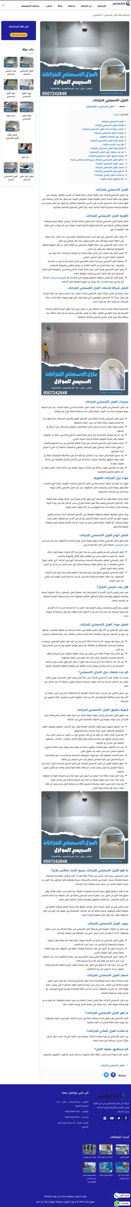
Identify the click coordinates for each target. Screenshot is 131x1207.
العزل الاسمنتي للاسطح (26, 72)
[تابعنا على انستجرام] (104, 1119)
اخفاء (117, 114)
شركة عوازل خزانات (106, 1175)
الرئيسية (102, 6)
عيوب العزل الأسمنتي (26, 95)
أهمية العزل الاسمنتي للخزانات (109, 125)
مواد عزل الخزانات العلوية (112, 137)
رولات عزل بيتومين (89, 1157)
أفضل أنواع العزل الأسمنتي (12, 136)
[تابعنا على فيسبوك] (126, 1119)
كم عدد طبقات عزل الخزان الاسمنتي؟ (106, 152)
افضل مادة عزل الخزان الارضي (123, 1177)
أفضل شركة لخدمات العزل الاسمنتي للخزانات (103, 129)
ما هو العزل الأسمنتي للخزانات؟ (109, 171)
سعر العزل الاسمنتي (10, 95)
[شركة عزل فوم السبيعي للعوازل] (120, 3)
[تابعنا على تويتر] (119, 1119)
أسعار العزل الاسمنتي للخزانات (109, 167)
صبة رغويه (10, 115)
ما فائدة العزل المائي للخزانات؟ (109, 175)
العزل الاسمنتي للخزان (11, 178)
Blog (60, 6)
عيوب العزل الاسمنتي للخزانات (110, 163)
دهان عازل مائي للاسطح (27, 178)
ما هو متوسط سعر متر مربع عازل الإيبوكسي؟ (89, 1178)
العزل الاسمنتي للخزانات (112, 121)
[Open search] (3, 5)
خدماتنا (71, 6)
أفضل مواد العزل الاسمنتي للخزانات (107, 148)
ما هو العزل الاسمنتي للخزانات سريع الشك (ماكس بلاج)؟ (97, 160)
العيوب (96, 933)
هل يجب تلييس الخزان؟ (113, 144)
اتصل (49, 6)
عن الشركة (86, 6)
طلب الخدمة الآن (19, 35)
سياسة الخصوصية (30, 6)
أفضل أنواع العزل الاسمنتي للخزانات (107, 140)
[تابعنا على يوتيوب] (111, 1119)
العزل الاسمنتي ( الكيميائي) (105, 15)
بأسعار (95, 989)
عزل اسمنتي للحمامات (10, 72)
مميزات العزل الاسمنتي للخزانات (109, 133)
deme (122, 106)
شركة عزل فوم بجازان (105, 1157)
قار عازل (25, 157)
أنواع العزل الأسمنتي (26, 117)
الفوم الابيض (124, 1157)
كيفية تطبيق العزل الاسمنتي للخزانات (106, 156)
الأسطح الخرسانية (58, 278)
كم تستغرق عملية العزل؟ (112, 179)
